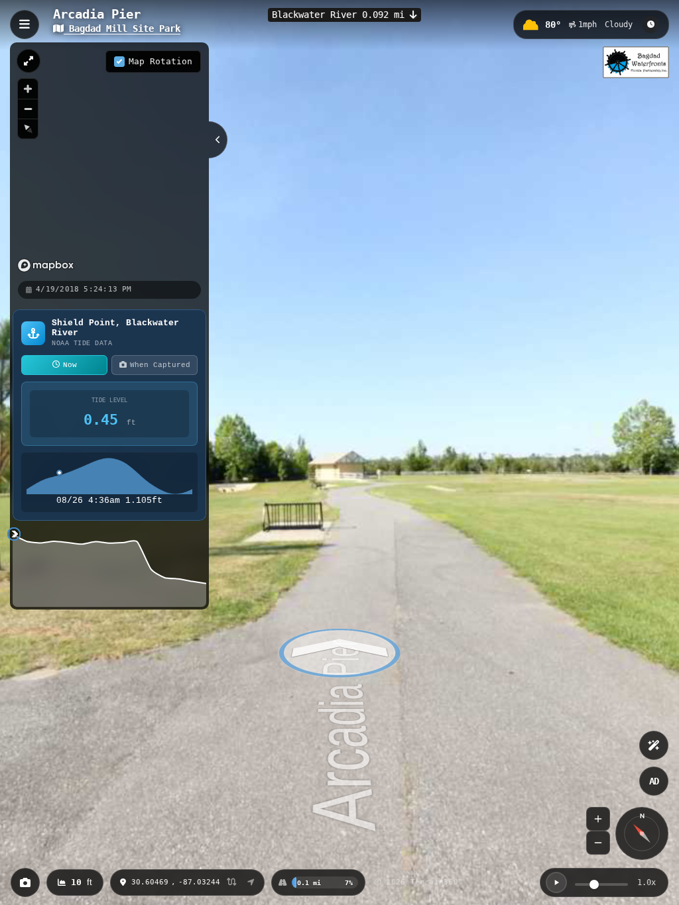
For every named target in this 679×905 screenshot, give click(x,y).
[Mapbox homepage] (46, 265)
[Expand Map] (28, 61)
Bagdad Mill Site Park (122, 28)
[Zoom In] (598, 819)
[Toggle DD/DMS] (232, 882)
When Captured (160, 365)
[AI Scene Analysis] (653, 745)
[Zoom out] (28, 109)
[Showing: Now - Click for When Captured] (650, 24)
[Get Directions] (251, 882)
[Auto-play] (556, 882)
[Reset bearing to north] (28, 128)
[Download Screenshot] (25, 882)
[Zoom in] (28, 89)
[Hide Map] (218, 139)
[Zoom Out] (598, 843)
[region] (109, 161)
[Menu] (24, 24)
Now (70, 365)
